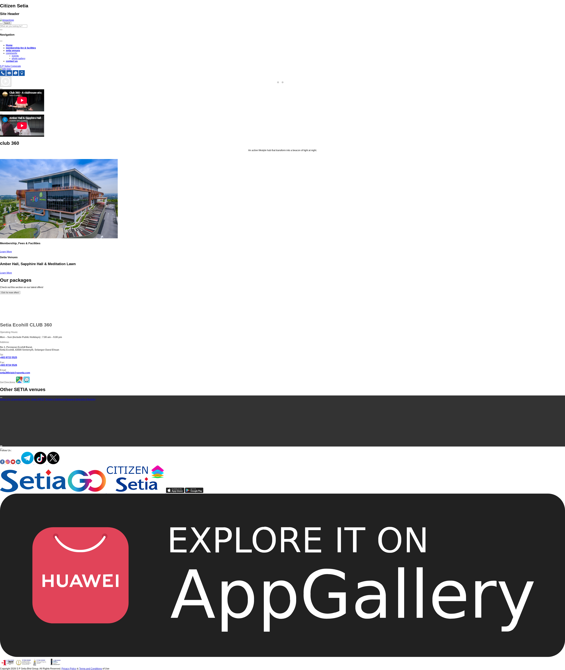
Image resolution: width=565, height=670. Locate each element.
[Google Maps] (22, 75)
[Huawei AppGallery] (282, 656)
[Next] (1, 445)
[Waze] (16, 75)
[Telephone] (3, 75)
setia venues (13, 50)
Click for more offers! (10, 292)
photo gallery (18, 58)
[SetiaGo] (136, 492)
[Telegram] (27, 463)
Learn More (6, 251)
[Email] (9, 75)
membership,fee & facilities (21, 48)
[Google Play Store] (194, 492)
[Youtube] (13, 463)
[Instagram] (8, 463)
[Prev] (1, 397)
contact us (12, 61)
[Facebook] (2, 463)
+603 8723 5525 (8, 357)
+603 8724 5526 (8, 365)
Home (9, 45)
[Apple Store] (175, 492)
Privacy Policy (69, 668)
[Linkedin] (18, 463)
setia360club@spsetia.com (15, 372)
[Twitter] (53, 463)
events (15, 56)
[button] (278, 82)
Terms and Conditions (90, 668)
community (11, 53)
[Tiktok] (40, 463)
